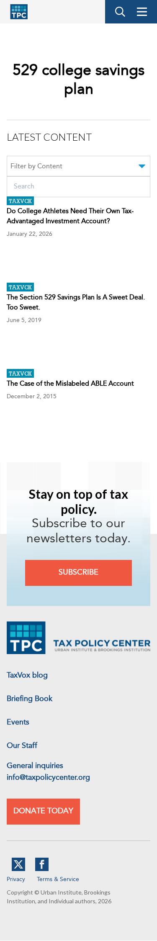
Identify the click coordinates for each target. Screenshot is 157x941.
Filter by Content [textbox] (36, 166)
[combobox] (78, 167)
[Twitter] (18, 869)
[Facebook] (42, 869)
